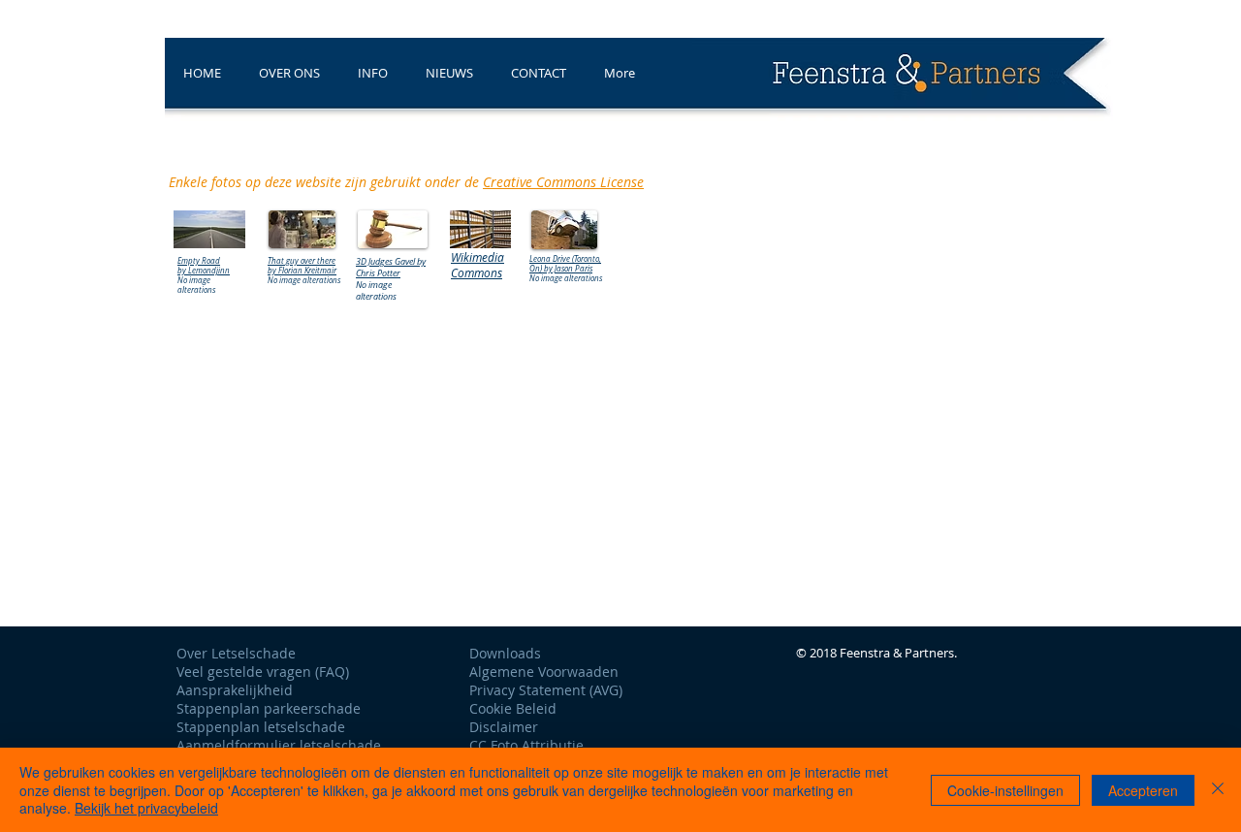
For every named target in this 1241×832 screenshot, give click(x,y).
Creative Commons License (563, 182)
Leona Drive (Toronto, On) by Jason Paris (565, 263)
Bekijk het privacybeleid (146, 807)
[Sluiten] (1217, 789)
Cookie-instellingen (1005, 790)
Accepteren (1143, 790)
